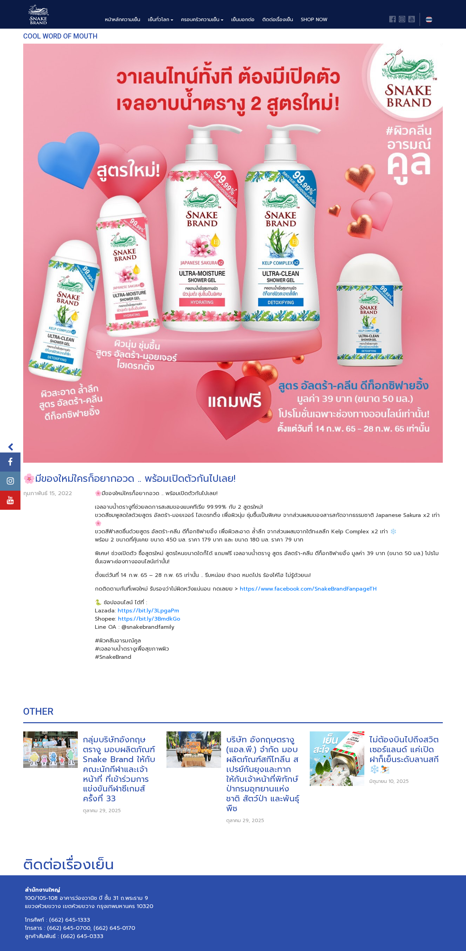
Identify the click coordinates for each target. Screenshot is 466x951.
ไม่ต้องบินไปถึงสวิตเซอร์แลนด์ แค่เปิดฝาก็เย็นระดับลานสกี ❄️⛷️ (404, 754)
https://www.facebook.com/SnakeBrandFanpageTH (308, 589)
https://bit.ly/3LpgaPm (148, 611)
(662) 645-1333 (69, 920)
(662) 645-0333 (82, 936)
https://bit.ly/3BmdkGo (149, 619)
